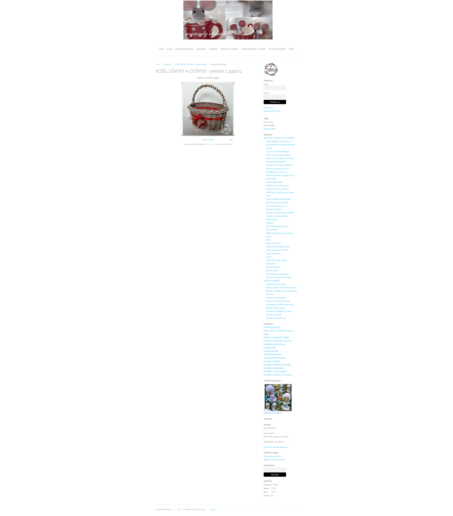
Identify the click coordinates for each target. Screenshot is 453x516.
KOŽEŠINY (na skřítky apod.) (277, 185)
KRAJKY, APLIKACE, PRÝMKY (277, 189)
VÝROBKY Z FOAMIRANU (274, 368)
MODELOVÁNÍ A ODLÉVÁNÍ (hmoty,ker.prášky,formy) (277, 204)
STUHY (268, 257)
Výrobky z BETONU (272, 361)
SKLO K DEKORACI (273, 253)
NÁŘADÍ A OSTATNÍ (274, 209)
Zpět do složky (208, 139)
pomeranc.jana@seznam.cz (276, 447)
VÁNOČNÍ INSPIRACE (272, 354)
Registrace (268, 107)
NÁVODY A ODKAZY (229, 49)
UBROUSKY (270, 264)
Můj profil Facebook (272, 456)
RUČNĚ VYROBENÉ (272, 280)
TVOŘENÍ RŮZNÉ (271, 351)
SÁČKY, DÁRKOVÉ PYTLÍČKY (277, 250)
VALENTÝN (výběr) (273, 267)
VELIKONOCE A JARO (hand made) (280, 304)
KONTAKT (213, 49)
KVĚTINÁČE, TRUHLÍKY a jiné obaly (280, 192)
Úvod (161, 49)
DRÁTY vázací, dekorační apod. (278, 155)
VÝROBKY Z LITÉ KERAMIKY (275, 371)
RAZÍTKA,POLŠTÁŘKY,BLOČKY (278, 247)
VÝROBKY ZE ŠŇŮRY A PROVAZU (278, 375)
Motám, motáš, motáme (274, 459)
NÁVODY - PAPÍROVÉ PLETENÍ (276, 337)
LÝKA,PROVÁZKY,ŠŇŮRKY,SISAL (278, 199)
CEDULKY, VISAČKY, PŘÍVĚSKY (277, 151)
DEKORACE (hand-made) (276, 284)
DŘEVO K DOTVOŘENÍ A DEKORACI (280, 158)
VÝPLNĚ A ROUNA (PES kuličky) (278, 277)
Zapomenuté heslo (272, 111)
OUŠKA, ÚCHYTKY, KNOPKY (277, 216)
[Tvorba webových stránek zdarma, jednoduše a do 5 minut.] (172, 509)
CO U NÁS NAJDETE (277, 49)
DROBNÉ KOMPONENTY (276, 162)
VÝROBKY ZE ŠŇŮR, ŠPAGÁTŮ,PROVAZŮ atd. (276, 316)
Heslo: (266, 93)
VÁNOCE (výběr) (272, 270)
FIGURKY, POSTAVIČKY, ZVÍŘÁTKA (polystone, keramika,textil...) (279, 167)
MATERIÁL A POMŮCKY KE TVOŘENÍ (279, 138)
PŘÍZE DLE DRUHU (273, 243)
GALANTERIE (271, 179)
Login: (266, 84)
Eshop (169, 49)
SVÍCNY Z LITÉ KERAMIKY (276, 298)
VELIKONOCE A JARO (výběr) (277, 274)
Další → (232, 139)
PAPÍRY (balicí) (271, 219)
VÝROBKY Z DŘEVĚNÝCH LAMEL (279, 311)
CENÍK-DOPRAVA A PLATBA (253, 49)
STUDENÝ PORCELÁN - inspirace (278, 341)
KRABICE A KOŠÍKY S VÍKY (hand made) (281, 291)
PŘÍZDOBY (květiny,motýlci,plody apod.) (279, 235)
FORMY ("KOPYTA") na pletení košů (280, 175)
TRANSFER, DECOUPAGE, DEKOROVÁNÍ (274, 346)
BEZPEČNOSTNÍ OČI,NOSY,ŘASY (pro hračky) (280, 146)
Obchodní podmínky (184, 49)
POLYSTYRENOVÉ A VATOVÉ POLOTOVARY (277, 228)
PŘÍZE (268, 240)
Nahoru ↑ (213, 509)
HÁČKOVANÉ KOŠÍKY (274, 182)
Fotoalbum (201, 49)
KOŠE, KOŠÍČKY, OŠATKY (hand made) (281, 287)
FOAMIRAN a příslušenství (276, 172)
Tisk (178, 509)
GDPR (291, 49)
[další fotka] (256, 109)
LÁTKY (268, 196)
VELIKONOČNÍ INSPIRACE (274, 358)
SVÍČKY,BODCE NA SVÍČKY (276, 260)
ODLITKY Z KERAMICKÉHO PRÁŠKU (280, 213)
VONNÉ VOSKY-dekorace (276, 308)
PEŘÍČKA (269, 223)
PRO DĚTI (270, 294)
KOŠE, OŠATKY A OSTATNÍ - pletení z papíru (191, 64)
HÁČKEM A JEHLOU (272, 327)
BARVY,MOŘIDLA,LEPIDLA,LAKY (279, 141)
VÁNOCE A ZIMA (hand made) (278, 301)
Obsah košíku (270, 128)
